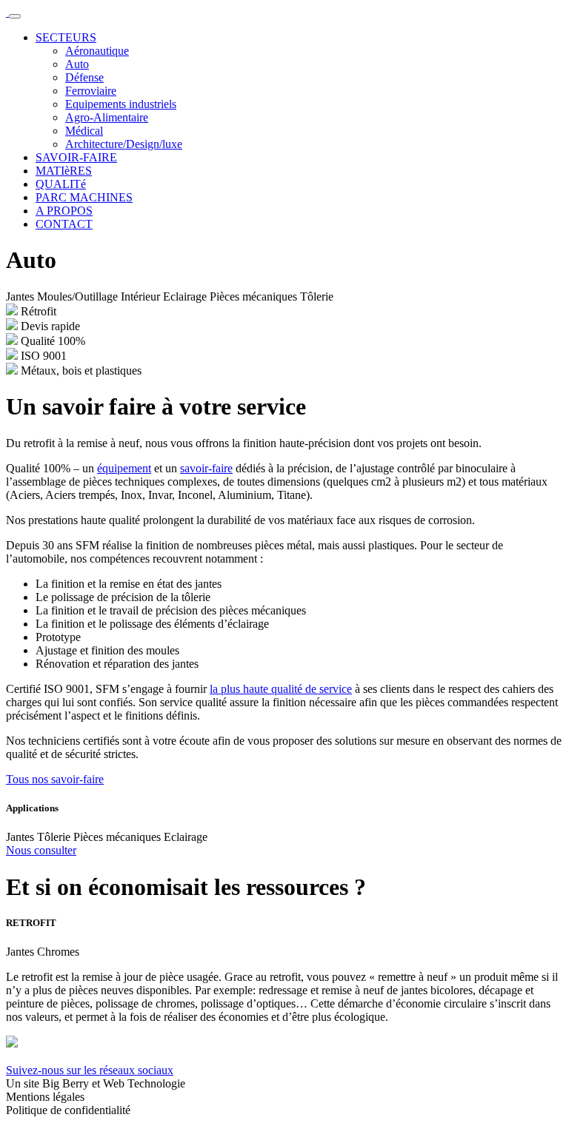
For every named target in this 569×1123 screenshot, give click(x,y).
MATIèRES (64, 170)
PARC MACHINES (84, 197)
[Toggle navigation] (15, 16)
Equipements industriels (120, 104)
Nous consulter (41, 850)
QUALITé (61, 184)
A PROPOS (64, 210)
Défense (84, 77)
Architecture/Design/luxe (123, 144)
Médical (84, 130)
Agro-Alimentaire (106, 117)
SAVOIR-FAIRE (76, 157)
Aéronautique (97, 50)
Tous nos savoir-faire (55, 779)
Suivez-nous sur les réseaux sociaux (89, 1070)
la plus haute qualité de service (281, 689)
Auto (77, 64)
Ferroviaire (90, 90)
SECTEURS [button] (66, 37)
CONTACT (64, 224)
